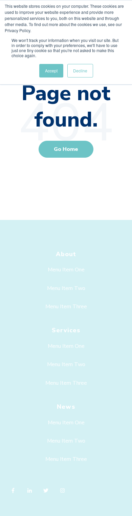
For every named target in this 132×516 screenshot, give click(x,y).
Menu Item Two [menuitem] (66, 288)
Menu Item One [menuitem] (66, 269)
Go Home (66, 149)
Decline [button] (80, 70)
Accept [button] (51, 70)
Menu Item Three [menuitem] (66, 306)
